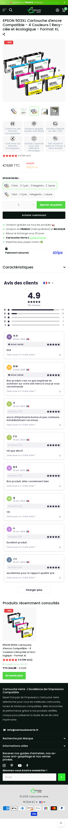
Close (34, 738)
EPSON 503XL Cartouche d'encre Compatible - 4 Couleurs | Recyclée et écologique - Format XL (19, 650)
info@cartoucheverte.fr (22, 730)
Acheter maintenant (34, 215)
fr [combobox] (49, 282)
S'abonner (61, 777)
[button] (3, 2)
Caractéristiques (18, 267)
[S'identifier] (57, 10)
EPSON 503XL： (12, 178)
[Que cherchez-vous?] (10, 10)
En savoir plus (52, 2)
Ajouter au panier (51, 204)
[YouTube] (19, 765)
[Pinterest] (12, 765)
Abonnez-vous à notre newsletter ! (25, 770)
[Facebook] (27, 765)
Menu (4, 10)
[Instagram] (4, 765)
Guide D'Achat (37, 237)
